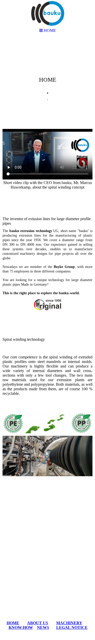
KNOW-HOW (21, 627)
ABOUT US (37, 623)
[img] (47, 77)
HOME (13, 623)
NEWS (43, 627)
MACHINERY (69, 623)
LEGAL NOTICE (72, 627)
